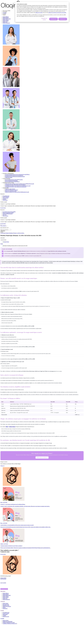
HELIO (4, 607)
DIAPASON (5, 608)
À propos (2, 610)
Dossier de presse (6, 616)
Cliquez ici (2, 465)
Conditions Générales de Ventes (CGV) (10, 623)
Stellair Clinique (6, 19)
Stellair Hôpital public (7, 18)
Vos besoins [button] (5, 11)
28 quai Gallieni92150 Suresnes (3, 578)
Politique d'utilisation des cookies (9, 622)
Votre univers (2, 591)
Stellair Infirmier (6, 17)
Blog (4, 233)
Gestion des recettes (8, 177)
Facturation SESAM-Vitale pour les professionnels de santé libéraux (17, 174)
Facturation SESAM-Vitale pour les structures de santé (15, 176)
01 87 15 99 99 (3, 582)
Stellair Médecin (6, 16)
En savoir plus (3, 207)
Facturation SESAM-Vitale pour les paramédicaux (14, 175)
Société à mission (6, 613)
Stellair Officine (5, 20)
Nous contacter (3, 225)
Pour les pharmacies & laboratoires (11, 180)
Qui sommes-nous (6, 612)
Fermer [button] (1, 232)
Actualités (4, 12)
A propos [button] (4, 13)
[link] (42, 497)
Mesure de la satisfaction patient (11, 190)
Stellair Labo (5, 21)
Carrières (4, 615)
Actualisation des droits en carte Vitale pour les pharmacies (15, 186)
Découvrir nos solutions (42, 457)
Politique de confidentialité (7, 621)
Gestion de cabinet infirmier (10, 188)
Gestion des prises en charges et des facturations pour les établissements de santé (19, 183)
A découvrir (2, 601)
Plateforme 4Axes (6, 605)
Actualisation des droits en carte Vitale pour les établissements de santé (17, 185)
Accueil (1, 233)
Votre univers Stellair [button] (6, 10)
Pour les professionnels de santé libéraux (12, 181)
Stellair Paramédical (6, 22)
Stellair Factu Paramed (7, 606)
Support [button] (4, 14)
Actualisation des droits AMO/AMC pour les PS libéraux (15, 184)
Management (5, 614)
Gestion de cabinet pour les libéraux (11, 189)
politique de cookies (38, 12)
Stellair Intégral (5, 603)
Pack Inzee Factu (6, 604)
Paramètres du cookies (44, 19)
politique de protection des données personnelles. (57, 12)
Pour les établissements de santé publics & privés (14, 179)
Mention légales (5, 620)
